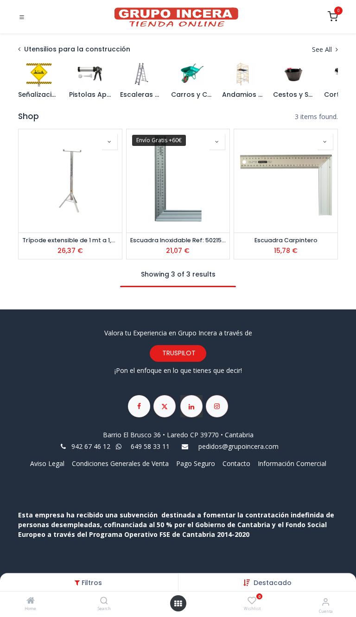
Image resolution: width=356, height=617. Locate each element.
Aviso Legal (48, 463)
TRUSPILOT (178, 353)
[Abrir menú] (178, 603)
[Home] (30, 601)
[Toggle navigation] (21, 17)
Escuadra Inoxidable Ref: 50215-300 (178, 240)
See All (323, 49)
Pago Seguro (195, 463)
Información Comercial (292, 463)
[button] (273, 582)
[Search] (104, 601)
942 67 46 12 (90, 446)
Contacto (236, 463)
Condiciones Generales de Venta (120, 463)
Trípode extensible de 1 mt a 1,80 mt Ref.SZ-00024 (70, 240)
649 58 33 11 (151, 446)
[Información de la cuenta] (325, 601)
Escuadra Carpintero (286, 240)
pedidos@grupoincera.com (238, 446)
